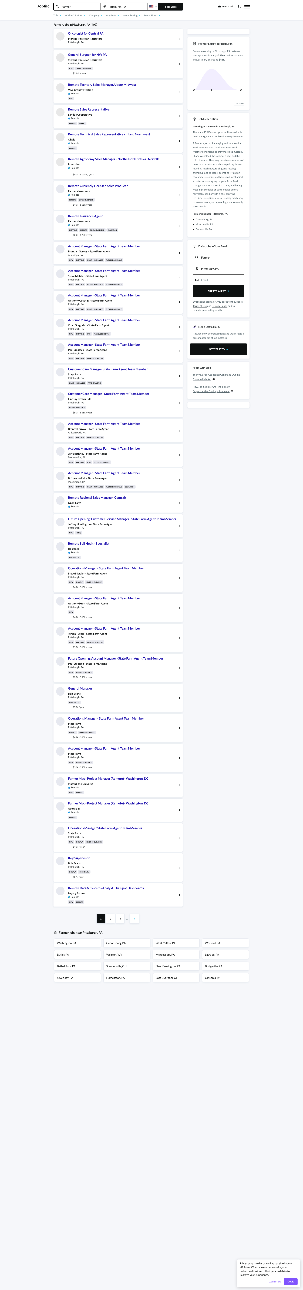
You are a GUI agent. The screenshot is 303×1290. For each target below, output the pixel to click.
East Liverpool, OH (167, 977)
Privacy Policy (219, 305)
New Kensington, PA (168, 966)
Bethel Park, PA (66, 966)
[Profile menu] (239, 6)
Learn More (275, 1281)
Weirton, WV (114, 954)
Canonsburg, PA (116, 943)
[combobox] (76, 7)
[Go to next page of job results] (134, 919)
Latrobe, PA (212, 954)
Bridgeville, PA (213, 966)
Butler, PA (63, 954)
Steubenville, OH (116, 966)
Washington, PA (66, 943)
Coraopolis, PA (204, 229)
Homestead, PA (115, 977)
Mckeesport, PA (165, 954)
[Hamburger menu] (247, 6)
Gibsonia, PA (212, 977)
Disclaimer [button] (239, 103)
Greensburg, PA (204, 219)
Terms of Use (200, 305)
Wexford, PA (212, 943)
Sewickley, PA (65, 977)
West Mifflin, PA (166, 943)
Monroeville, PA (204, 224)
